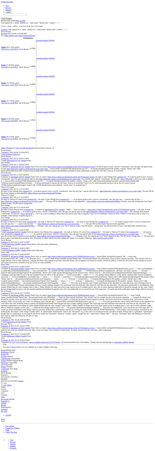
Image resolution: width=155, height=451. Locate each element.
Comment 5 (5, 189)
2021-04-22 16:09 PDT (9, 103)
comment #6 (31, 222)
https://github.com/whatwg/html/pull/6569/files (44, 193)
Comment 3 (5, 165)
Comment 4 (5, 175)
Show (9, 385)
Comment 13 (5, 267)
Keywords (4, 399)
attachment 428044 (14, 336)
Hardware (4, 363)
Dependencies (6, 407)
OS (2, 365)
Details (38, 40)
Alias (3, 419)
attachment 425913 (14, 232)
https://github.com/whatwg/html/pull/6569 (20, 36)
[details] (24, 161)
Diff (53, 40)
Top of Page (9, 426)
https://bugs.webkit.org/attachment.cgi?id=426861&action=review (71, 256)
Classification (6, 359)
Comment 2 (5, 158)
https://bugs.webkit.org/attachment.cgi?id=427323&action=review (71, 328)
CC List (4, 383)
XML (7, 430)
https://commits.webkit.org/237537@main (45, 342)
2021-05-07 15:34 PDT (9, 139)
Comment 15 (5, 320)
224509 (8, 415)
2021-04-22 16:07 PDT (9, 85)
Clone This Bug (11, 432)
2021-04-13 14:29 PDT (9, 67)
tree (2, 409)
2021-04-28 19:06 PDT (9, 121)
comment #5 (31, 199)
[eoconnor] (7, 395)
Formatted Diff (46, 40)
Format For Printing (12, 428)
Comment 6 (5, 197)
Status (3, 350)
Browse (8, 8)
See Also (4, 411)
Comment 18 (5, 340)
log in (14, 347)
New (7, 6)
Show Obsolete (6, 148)
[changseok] (7, 391)
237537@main (21, 342)
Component (5, 369)
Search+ (8, 10)
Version (3, 361)
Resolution (5, 352)
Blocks (3, 405)
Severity (4, 356)
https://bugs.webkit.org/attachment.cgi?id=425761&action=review (71, 167)
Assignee (4, 371)
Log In (8, 12)
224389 (22, 21)
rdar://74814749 (126, 179)
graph (6, 409)
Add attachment (27, 148)
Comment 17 (5, 334)
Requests (13, 448)
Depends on (5, 401)
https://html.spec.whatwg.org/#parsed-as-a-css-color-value (27, 169)
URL (3, 397)
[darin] (7, 393)
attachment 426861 (14, 250)
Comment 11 (5, 248)
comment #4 (28, 209)
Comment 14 (5, 293)
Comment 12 (5, 254)
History (21, 381)
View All (18, 148)
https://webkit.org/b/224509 (103, 238)
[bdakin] (7, 387)
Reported (4, 34)
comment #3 (121, 177)
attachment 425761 (14, 161)
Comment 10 (5, 242)
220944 (3, 403)
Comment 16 (5, 326)
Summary (4, 29)
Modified (4, 379)
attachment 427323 (14, 322)
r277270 (12, 342)
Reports (13, 446)
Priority (3, 354)
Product (3, 367)
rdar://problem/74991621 (11, 154)
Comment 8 (5, 220)
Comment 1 (5, 152)
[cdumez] (7, 389)
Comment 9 (5, 230)
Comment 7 (5, 207)
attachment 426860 (14, 244)
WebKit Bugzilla (7, 2)
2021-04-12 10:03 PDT (9, 49)
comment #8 (57, 232)
